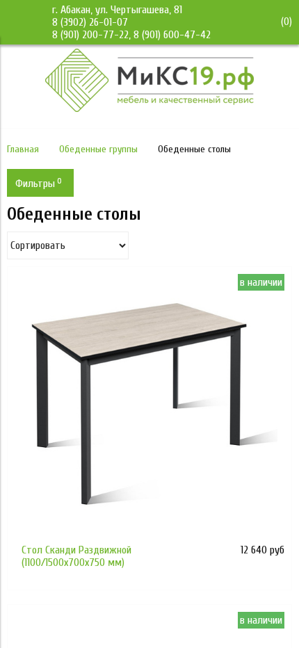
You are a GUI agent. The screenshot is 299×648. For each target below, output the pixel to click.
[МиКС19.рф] (149, 108)
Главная (23, 149)
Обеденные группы (98, 149)
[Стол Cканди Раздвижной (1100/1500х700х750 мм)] (149, 409)
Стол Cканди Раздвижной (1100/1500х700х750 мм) (76, 556)
